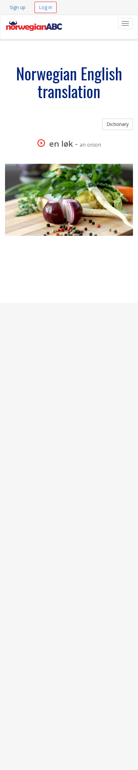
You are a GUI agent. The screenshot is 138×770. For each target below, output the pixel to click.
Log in (45, 7)
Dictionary (118, 124)
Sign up (17, 7)
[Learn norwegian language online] (33, 23)
